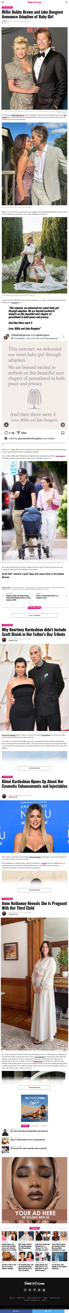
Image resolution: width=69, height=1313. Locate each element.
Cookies (45, 1298)
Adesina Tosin (13, 640)
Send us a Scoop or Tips (34, 1298)
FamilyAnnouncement (58, 587)
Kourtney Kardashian (9, 735)
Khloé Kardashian (35, 857)
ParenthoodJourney (42, 589)
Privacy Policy (21, 1298)
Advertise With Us (54, 1298)
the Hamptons (60, 456)
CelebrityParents (44, 587)
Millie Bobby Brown (17, 115)
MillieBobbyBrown (29, 589)
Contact (44, 1300)
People (44, 863)
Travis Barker (46, 735)
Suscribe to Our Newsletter (32, 1300)
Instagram (14, 302)
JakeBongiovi (7, 589)
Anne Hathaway (39, 1057)
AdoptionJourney (18, 587)
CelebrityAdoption (31, 587)
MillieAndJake (16, 589)
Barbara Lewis (38, 1061)
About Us (12, 1298)
